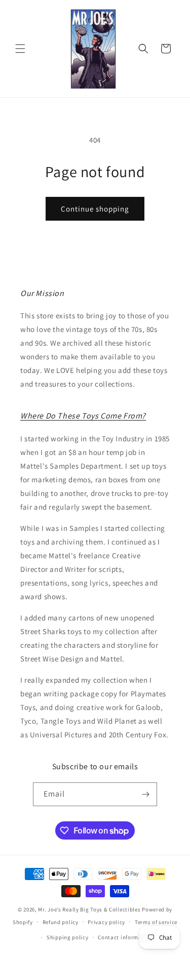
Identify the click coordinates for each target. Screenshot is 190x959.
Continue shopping (95, 209)
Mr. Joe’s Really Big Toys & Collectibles (89, 909)
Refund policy (61, 922)
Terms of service (156, 922)
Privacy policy (106, 922)
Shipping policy (68, 937)
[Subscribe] (145, 794)
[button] (20, 48)
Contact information (125, 937)
